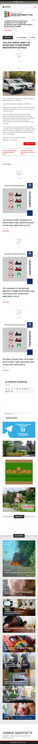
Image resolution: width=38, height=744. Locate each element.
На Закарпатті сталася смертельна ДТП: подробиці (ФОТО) (28, 152)
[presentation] (6, 389)
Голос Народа (7, 589)
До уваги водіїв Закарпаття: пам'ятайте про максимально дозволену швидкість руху (18, 222)
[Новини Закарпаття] (19, 14)
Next (34, 20)
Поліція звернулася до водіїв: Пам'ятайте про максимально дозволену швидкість (18, 362)
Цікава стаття (30, 143)
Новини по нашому (8, 662)
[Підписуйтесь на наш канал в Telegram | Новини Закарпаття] (19, 429)
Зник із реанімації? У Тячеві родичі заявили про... (18, 593)
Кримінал (6, 626)
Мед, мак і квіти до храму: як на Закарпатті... (17, 699)
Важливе (6, 679)
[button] (6, 389)
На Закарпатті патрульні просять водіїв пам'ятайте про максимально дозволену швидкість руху (19, 292)
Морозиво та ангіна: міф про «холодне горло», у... (19, 716)
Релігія (5, 696)
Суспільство (7, 570)
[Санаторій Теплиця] (19, 499)
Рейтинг (32, 37)
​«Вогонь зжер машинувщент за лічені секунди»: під (19, 572)
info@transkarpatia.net (8, 737)
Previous (32, 20)
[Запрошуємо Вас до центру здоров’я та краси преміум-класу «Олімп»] (19, 472)
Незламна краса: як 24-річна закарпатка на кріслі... (15, 666)
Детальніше (6, 231)
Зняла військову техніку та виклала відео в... (19, 629)
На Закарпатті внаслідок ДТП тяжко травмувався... (19, 649)
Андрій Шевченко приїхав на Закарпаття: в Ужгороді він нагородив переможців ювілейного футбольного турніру (18, 23)
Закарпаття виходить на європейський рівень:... (14, 612)
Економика (6, 609)
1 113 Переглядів (22, 37)
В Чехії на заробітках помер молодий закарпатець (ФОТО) (10, 152)
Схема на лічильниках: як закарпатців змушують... (14, 682)
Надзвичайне (13, 140)
